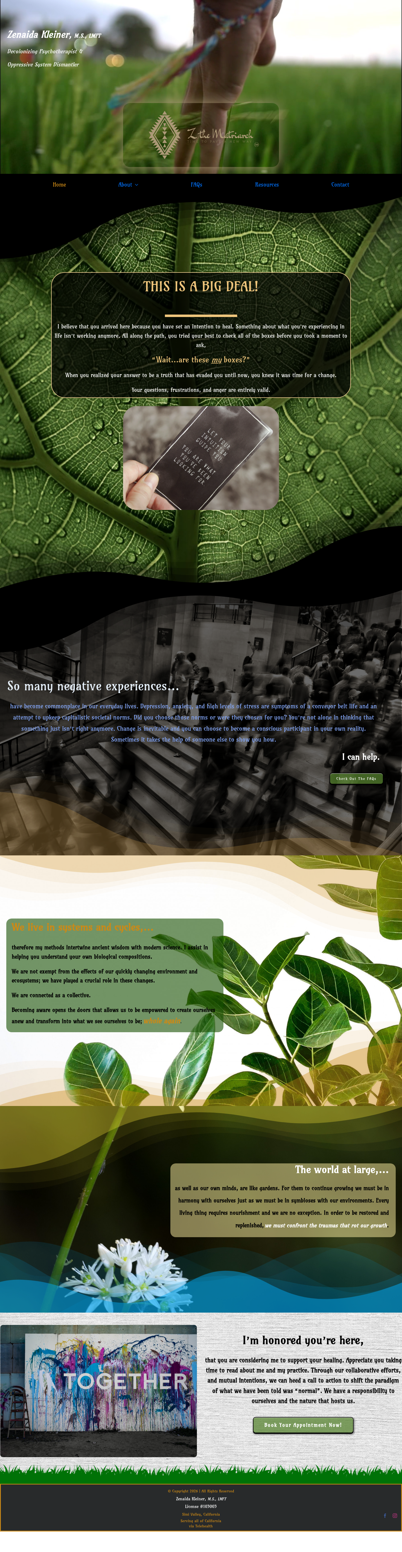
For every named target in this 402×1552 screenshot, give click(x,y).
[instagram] (395, 1515)
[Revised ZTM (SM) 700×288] (201, 105)
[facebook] (385, 1515)
